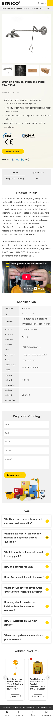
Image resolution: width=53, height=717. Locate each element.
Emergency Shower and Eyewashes (26, 9)
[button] (5, 677)
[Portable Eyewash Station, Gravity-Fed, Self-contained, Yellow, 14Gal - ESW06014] (15, 667)
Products (10, 9)
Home (4, 9)
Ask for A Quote (13, 151)
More (14, 696)
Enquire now (13, 475)
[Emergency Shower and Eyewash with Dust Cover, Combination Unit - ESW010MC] (38, 667)
